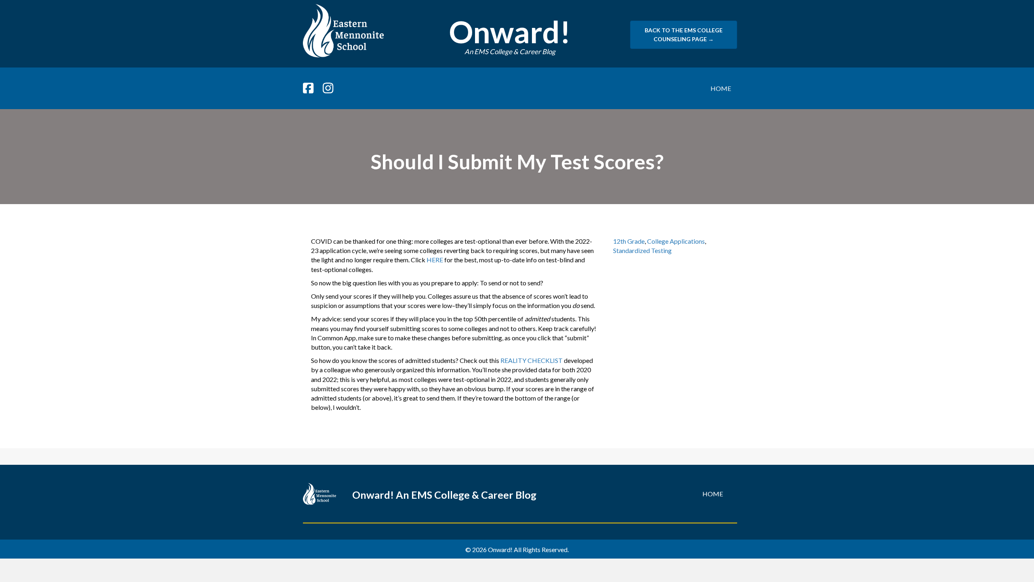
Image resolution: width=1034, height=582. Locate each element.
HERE (435, 260)
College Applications (676, 241)
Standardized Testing (642, 250)
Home (720, 88)
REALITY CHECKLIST (531, 360)
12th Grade (629, 241)
